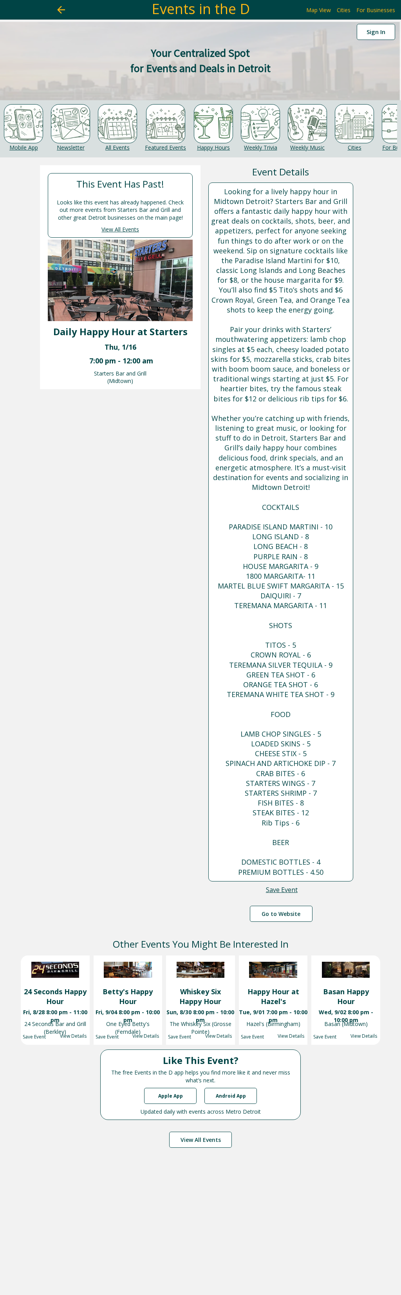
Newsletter (71, 147)
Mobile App (23, 147)
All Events (117, 147)
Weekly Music (307, 147)
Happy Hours (213, 147)
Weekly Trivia (260, 147)
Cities (354, 147)
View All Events (120, 229)
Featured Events (165, 147)
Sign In (376, 32)
